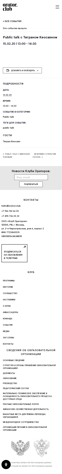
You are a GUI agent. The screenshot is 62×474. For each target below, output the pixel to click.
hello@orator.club (11, 205)
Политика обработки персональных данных (31, 463)
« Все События (12, 21)
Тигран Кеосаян (11, 141)
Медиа (6, 331)
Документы (9, 373)
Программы (9, 280)
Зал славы (8, 337)
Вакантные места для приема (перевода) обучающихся (24, 415)
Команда (7, 318)
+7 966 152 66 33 (10, 211)
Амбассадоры (10, 312)
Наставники (9, 299)
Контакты (8, 344)
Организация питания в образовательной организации (25, 428)
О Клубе (7, 306)
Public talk (8, 116)
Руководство (10, 383)
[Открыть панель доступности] (6, 464)
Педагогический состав (16, 388)
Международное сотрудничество (21, 422)
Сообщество (10, 293)
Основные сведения (13, 360)
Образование (10, 378)
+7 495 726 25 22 (10, 216)
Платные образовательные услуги (21, 404)
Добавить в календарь (23, 70)
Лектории (8, 287)
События (8, 325)
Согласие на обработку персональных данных (31, 466)
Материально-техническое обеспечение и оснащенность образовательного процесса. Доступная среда (27, 396)
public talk (8, 127)
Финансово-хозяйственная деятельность (26, 409)
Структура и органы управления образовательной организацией (29, 366)
